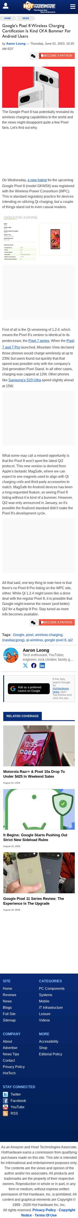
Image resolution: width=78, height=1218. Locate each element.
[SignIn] (8, 5)
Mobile (44, 1001)
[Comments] (34, 55)
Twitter (16, 1094)
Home (7, 988)
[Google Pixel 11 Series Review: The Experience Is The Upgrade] (39, 872)
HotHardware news (61, 690)
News (26, 18)
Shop (43, 1048)
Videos (44, 1020)
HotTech (9, 1073)
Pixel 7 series (38, 341)
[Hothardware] (39, 7)
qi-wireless (34, 640)
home (7, 18)
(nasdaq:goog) (13, 640)
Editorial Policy (50, 1054)
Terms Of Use (46, 1215)
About (7, 1041)
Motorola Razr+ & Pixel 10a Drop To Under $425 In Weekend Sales (34, 774)
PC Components (52, 988)
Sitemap (9, 1020)
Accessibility (48, 1041)
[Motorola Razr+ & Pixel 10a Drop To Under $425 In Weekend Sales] (39, 745)
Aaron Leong (36, 650)
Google (18, 635)
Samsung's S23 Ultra (24, 380)
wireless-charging (48, 635)
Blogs (7, 1007)
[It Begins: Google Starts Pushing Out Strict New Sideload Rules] (39, 809)
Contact (9, 1060)
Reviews (9, 995)
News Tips (11, 1054)
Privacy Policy (14, 1067)
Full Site (9, 1014)
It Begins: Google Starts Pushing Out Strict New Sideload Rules (35, 837)
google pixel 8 (55, 640)
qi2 (70, 640)
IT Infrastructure (51, 1007)
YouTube (17, 1107)
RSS (14, 1113)
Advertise (10, 1048)
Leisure (44, 1014)
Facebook (18, 1101)
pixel (29, 635)
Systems (45, 995)
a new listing (37, 180)
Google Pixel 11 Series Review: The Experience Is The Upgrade (33, 901)
